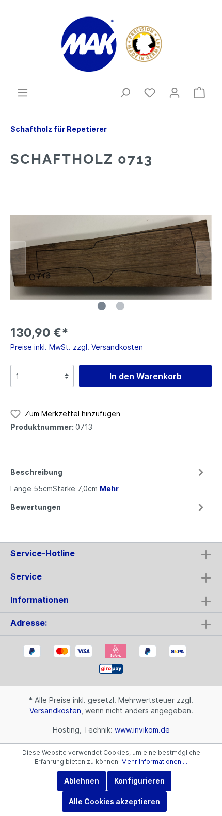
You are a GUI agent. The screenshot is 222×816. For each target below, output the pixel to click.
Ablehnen (81, 780)
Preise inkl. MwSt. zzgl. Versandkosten (76, 347)
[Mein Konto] (174, 92)
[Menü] (22, 92)
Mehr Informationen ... (154, 762)
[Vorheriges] (18, 257)
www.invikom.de (142, 729)
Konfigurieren (139, 780)
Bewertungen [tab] (35, 507)
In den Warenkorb (145, 376)
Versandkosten (55, 710)
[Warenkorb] (199, 92)
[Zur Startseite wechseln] (111, 43)
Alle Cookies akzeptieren (114, 801)
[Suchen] (125, 92)
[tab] (108, 479)
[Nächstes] (204, 257)
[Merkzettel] (149, 92)
